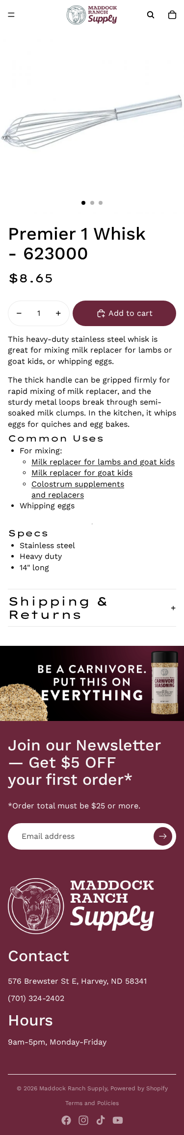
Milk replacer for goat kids (81, 472)
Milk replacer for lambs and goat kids (103, 462)
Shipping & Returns (58, 607)
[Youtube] (118, 1120)
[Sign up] (163, 836)
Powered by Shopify (139, 1088)
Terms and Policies (92, 1103)
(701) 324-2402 (36, 998)
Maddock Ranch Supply (73, 1088)
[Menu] (11, 14)
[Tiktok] (100, 1120)
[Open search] (150, 15)
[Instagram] (83, 1120)
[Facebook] (66, 1120)
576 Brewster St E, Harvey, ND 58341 (77, 981)
